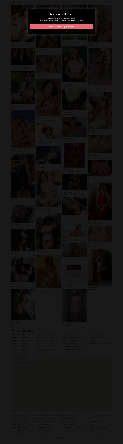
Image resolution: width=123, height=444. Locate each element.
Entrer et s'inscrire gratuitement (61, 27)
